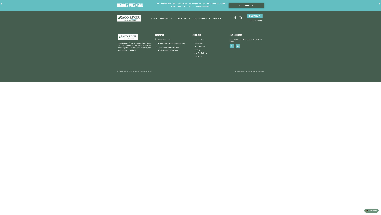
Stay (153, 19)
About (216, 19)
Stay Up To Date (200, 53)
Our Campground (200, 19)
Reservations (199, 40)
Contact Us (198, 56)
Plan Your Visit (181, 19)
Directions (198, 43)
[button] (1, 4)
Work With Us (199, 46)
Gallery (197, 50)
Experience (165, 19)
